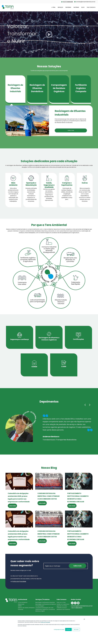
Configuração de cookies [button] (59, 629)
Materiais (76, 7)
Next (89, 405)
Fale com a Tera (61, 602)
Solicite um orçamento (63, 604)
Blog (82, 7)
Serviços (60, 7)
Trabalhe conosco (62, 607)
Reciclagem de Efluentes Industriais (45, 602)
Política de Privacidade (45, 622)
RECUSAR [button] (76, 629)
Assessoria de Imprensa (63, 609)
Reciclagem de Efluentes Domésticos (45, 604)
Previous (85, 405)
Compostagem (39, 606)
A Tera (53, 7)
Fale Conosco (91, 7)
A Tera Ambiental (22, 602)
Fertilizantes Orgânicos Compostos (45, 609)
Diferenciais (21, 604)
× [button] (84, 618)
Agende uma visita (62, 606)
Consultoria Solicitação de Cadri (44, 607)
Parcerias (68, 7)
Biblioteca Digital (40, 611)
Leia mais (12, 506)
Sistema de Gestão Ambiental (26, 607)
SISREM (20, 606)
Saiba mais (71, 130)
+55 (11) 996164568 (68, 2)
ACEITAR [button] (68, 629)
